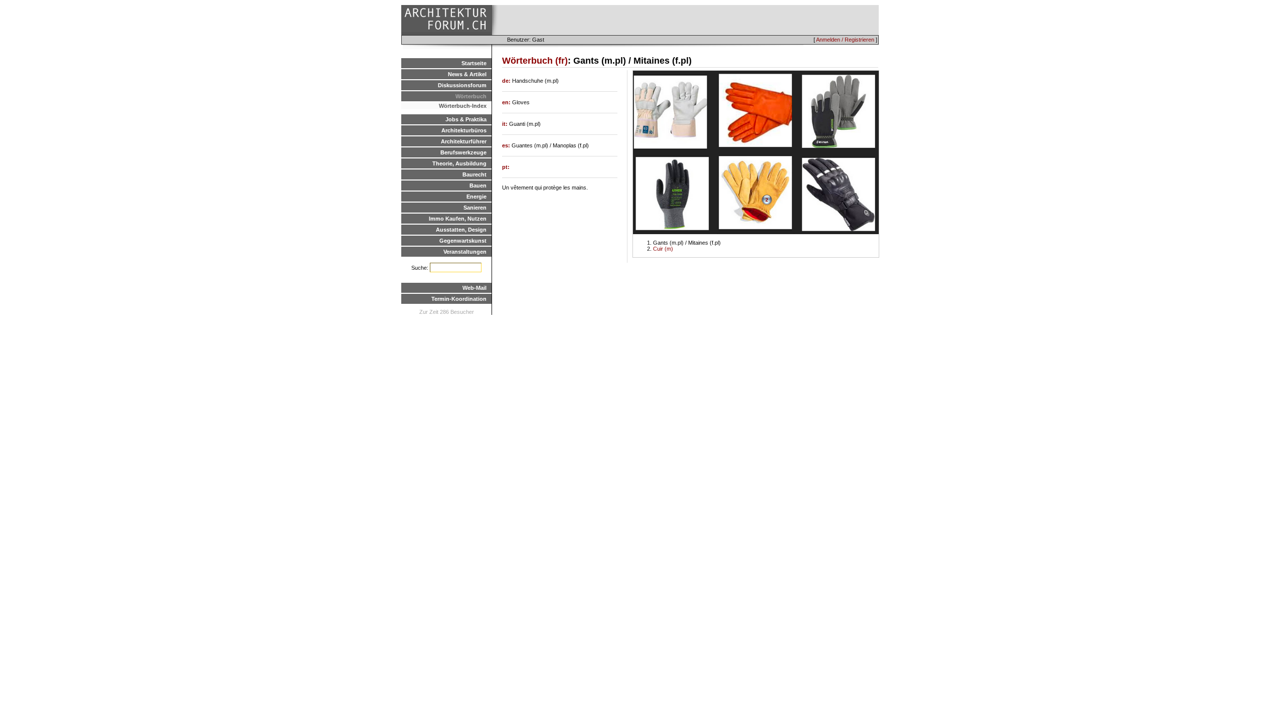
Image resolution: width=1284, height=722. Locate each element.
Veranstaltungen (465, 252)
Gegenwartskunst (463, 241)
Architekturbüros (464, 130)
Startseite (474, 63)
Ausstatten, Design (461, 230)
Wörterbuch (471, 96)
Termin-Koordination (459, 299)
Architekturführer (464, 141)
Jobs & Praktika (466, 119)
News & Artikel (467, 74)
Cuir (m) (663, 249)
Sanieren (475, 208)
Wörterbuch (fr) (535, 61)
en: (507, 102)
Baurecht (474, 174)
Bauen (478, 186)
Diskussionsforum (462, 85)
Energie (476, 197)
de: (507, 81)
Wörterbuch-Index (463, 106)
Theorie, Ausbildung (459, 163)
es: (507, 145)
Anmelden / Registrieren (845, 40)
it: (505, 124)
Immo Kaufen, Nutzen (458, 219)
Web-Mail (474, 288)
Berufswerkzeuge (463, 152)
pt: (506, 167)
